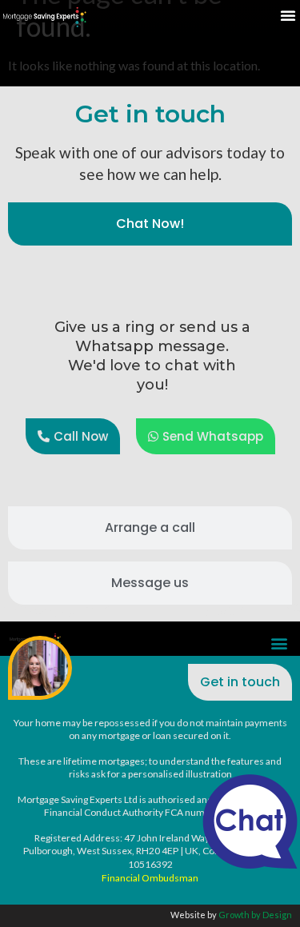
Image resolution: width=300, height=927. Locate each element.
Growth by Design (255, 914)
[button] (279, 642)
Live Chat (250, 821)
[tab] (150, 224)
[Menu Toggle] (288, 15)
